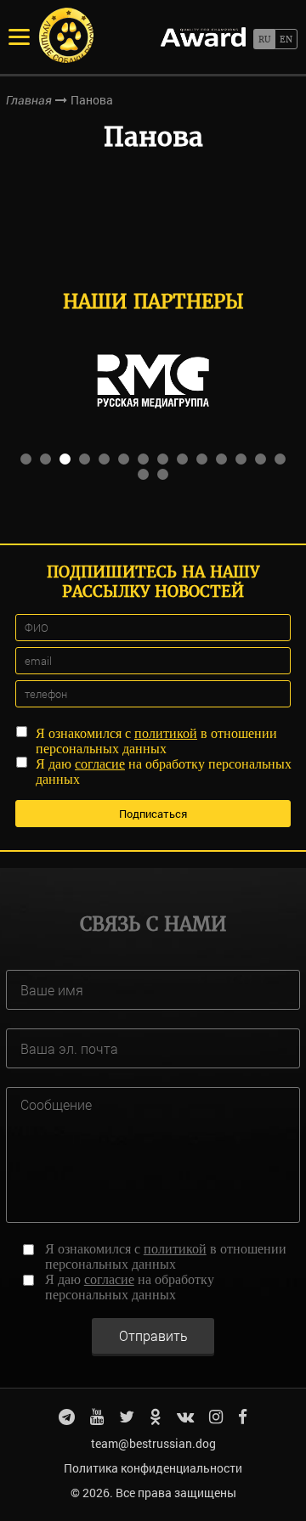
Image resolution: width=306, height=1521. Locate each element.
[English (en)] (286, 39)
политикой (165, 733)
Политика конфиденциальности (153, 1468)
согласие (100, 764)
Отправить (153, 1335)
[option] (153, 381)
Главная (29, 100)
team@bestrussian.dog (153, 1443)
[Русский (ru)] (264, 39)
